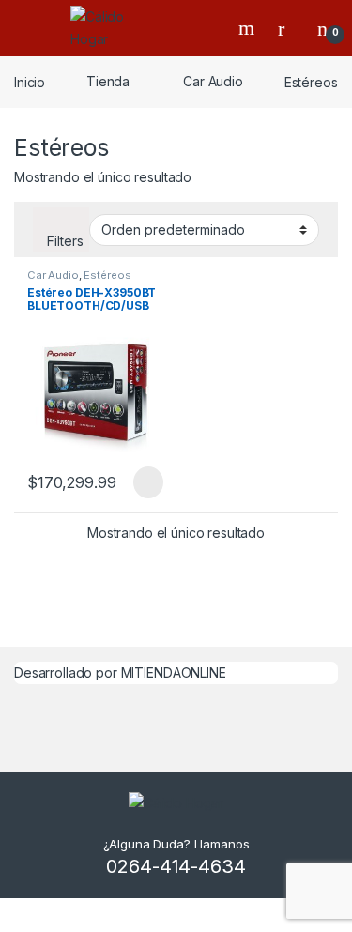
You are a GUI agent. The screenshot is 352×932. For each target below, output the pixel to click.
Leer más (148, 482)
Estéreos (107, 275)
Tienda (108, 81)
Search (248, 28)
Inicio (29, 81)
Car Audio (213, 81)
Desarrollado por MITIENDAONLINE (120, 672)
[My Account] (288, 28)
